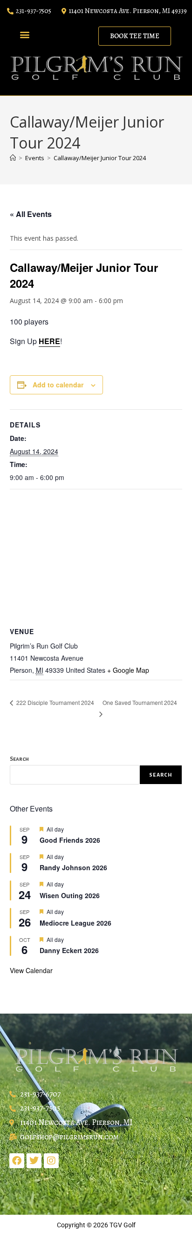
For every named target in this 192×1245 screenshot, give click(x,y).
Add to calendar (58, 384)
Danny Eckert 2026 (69, 950)
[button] (24, 34)
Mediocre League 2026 (75, 922)
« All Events (31, 214)
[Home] (13, 158)
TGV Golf (123, 1225)
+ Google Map (128, 670)
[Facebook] (16, 1160)
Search (19, 759)
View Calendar (31, 970)
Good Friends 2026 (70, 840)
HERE (49, 341)
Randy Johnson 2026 (73, 867)
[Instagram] (51, 1160)
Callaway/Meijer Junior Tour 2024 (100, 158)
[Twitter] (34, 1160)
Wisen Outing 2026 (70, 895)
